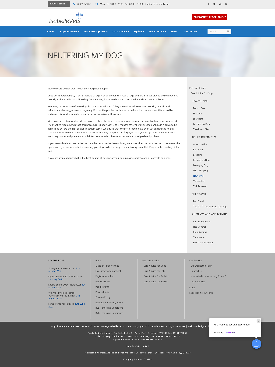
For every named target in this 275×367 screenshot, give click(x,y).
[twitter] (214, 4)
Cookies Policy (102, 297)
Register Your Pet (104, 276)
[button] (256, 344)
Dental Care (199, 108)
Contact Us (196, 271)
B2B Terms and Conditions (109, 308)
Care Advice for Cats (154, 271)
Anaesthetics (200, 144)
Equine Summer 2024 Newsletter (65, 277)
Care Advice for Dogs (202, 93)
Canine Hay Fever (202, 222)
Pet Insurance (102, 287)
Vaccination (199, 181)
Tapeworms (199, 237)
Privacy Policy (102, 292)
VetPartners (147, 340)
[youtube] (220, 4)
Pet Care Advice (197, 88)
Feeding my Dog (201, 124)
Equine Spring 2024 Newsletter (64, 285)
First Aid (197, 114)
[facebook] (208, 4)
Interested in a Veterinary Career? (208, 276)
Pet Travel (198, 201)
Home (98, 261)
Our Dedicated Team (201, 266)
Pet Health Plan (103, 282)
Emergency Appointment (108, 271)
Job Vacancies (198, 282)
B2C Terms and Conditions (109, 313)
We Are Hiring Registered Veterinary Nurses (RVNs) (61, 294)
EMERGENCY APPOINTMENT (210, 17)
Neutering (198, 176)
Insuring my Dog (201, 160)
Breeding (197, 155)
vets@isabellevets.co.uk (116, 326)
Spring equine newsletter (61, 269)
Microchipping (200, 171)
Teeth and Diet (201, 129)
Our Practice (195, 261)
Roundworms (200, 232)
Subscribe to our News (201, 293)
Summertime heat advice (61, 304)
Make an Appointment (107, 266)
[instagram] (226, 4)
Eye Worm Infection (203, 243)
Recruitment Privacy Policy (109, 303)
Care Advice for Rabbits (156, 276)
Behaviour (198, 150)
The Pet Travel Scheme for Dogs (210, 207)
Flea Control (199, 227)
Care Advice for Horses (156, 282)
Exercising (198, 119)
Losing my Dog (200, 165)
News (192, 288)
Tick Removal (200, 186)
